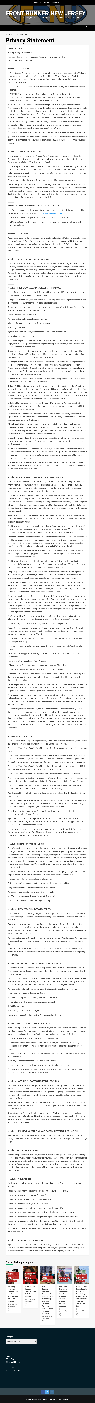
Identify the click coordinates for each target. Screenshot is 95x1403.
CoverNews (52, 1399)
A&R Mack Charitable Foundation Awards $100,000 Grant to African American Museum (63, 1296)
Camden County (10, 1274)
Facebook (37, 3)
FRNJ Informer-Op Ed (13, 1277)
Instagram (56, 3)
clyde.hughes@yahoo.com (51, 213)
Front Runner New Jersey (46, 13)
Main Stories (12, 1281)
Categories (10, 1337)
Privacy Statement (13, 1368)
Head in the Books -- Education (28, 1277)
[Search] (86, 27)
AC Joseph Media (13, 1304)
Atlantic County (30, 1273)
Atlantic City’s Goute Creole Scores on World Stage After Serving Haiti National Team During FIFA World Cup (81, 1296)
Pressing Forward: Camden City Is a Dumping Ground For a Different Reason (13, 1294)
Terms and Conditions (14, 1371)
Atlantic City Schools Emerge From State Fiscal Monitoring (30, 1291)
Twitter (46, 3)
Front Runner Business (80, 1277)
